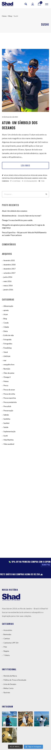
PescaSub (28, 178)
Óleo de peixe (8, 373)
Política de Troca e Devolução (14, 680)
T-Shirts (6, 655)
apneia (6, 310)
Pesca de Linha (36, 175)
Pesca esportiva (9, 398)
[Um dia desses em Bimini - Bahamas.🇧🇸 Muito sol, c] (9, 718)
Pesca (16, 175)
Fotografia (7, 339)
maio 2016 (7, 281)
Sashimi (35, 178)
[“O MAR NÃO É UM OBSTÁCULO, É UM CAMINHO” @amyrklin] (41, 718)
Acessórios (7, 630)
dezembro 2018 (9, 265)
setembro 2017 (9, 273)
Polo (5, 647)
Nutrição (6, 369)
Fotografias (7, 344)
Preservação (8, 410)
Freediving (7, 348)
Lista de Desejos (9, 684)
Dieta (5, 331)
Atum (6, 175)
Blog (5, 319)
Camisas (6, 638)
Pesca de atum (24, 175)
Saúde (5, 427)
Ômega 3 (7, 377)
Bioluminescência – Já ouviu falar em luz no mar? (21, 215)
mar (4, 360)
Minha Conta (8, 688)
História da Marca (10, 676)
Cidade (6, 327)
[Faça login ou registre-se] (32, 4)
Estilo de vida (8, 335)
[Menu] (46, 4)
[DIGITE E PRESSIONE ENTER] (46, 194)
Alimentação (8, 306)
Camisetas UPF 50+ (11, 643)
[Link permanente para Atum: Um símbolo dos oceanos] (25, 80)
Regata (6, 651)
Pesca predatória (17, 178)
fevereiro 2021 (9, 260)
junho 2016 (7, 277)
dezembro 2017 (9, 269)
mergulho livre (8, 364)
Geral (5, 352)
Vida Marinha (8, 440)
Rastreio (6, 692)
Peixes (11, 175)
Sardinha (6, 419)
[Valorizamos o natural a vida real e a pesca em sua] (25, 718)
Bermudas (7, 634)
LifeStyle (6, 356)
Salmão (6, 415)
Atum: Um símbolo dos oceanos (20, 125)
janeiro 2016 (8, 290)
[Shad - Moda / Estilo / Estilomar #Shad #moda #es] (9, 735)
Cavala (6, 323)
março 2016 (8, 285)
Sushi (40, 178)
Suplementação (9, 431)
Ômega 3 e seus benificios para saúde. (17, 220)
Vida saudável (8, 444)
